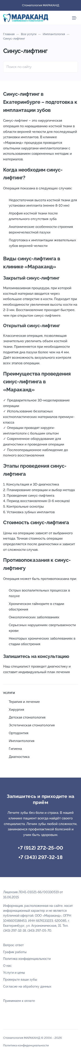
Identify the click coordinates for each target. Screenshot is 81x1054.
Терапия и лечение (24, 702)
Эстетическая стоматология (32, 725)
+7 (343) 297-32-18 (40, 857)
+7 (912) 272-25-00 (40, 848)
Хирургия (16, 710)
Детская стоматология (27, 717)
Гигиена (15, 749)
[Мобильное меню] (74, 17)
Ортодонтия (18, 733)
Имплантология (21, 741)
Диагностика (19, 757)
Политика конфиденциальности (26, 1045)
